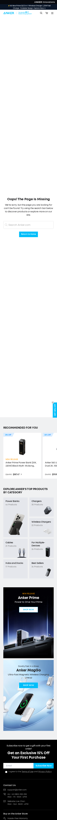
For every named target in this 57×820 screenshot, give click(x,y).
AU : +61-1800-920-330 (17, 794)
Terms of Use (27, 771)
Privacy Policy (44, 771)
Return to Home (28, 234)
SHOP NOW (28, 610)
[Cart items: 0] (46, 13)
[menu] (52, 13)
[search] (41, 13)
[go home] (17, 13)
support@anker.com (17, 789)
